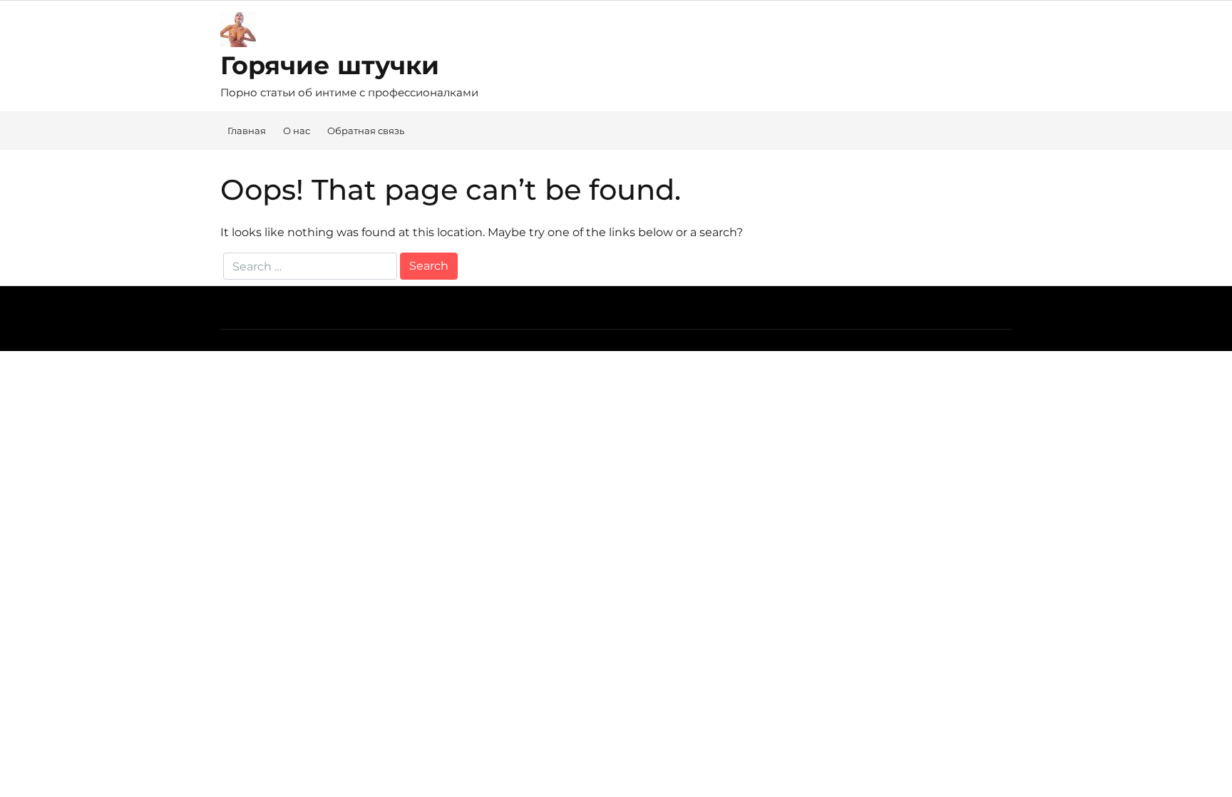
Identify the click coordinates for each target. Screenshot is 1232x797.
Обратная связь (365, 130)
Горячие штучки (329, 65)
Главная (246, 130)
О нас (296, 130)
